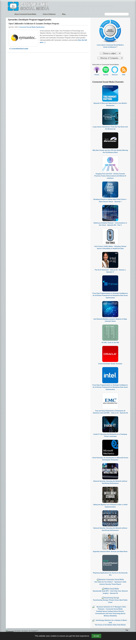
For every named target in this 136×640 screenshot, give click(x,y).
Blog (63, 14)
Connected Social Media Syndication (31, 27)
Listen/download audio (19, 49)
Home (9, 14)
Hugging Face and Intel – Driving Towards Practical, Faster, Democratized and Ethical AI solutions (110, 176)
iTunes (96, 74)
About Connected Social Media (25, 14)
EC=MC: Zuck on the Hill (110, 342)
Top (127, 630)
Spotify (105, 74)
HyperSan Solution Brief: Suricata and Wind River (110, 551)
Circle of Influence (49, 14)
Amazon (115, 74)
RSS (123, 74)
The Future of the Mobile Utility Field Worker (110, 625)
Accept (96, 636)
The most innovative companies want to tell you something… (86, 6)
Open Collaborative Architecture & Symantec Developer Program (33, 23)
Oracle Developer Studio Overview (110, 363)
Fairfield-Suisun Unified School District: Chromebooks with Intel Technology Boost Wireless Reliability (110, 614)
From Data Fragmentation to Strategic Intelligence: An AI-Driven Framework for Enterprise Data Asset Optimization (110, 295)
